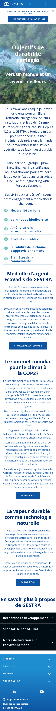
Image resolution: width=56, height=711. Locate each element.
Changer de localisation (16, 703)
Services (8, 673)
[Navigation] (51, 4)
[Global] (30, 4)
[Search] (40, 4)
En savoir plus (52, 618)
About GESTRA (11, 680)
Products (8, 658)
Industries (9, 666)
